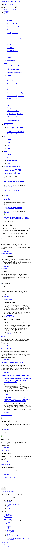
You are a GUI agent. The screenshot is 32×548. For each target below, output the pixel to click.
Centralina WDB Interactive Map (12, 171)
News (8, 142)
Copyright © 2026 (8, 519)
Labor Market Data (13, 111)
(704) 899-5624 (8, 515)
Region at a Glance (12, 105)
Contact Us (10, 154)
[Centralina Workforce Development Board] (11, 1)
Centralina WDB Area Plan (15, 36)
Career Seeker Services (13, 66)
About (5, 17)
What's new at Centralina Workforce (15, 375)
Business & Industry (14, 181)
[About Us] (3, 238)
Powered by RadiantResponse (8, 491)
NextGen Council (12, 84)
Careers (5, 63)
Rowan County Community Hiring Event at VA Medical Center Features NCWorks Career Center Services (17, 380)
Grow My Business (12, 51)
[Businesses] (4, 436)
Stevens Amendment (8, 123)
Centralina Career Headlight (15, 93)
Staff (8, 157)
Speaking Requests (12, 33)
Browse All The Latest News (6, 415)
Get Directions (7, 501)
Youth (7, 199)
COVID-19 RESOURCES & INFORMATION (15, 132)
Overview (9, 20)
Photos (9, 145)
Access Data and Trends (14, 54)
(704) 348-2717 (9, 4)
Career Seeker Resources (14, 72)
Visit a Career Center (13, 69)
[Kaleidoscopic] (4, 542)
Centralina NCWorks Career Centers (18, 27)
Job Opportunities (12, 160)
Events (9, 57)
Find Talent (10, 48)
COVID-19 (6, 124)
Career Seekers (11, 190)
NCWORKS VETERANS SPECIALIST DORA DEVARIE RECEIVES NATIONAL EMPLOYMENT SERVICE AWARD (17, 399)
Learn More (6, 212)
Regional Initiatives (11, 533)
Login (8, 163)
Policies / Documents (13, 120)
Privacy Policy (7, 522)
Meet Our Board (12, 24)
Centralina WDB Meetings (15, 39)
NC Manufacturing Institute (15, 96)
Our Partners (11, 30)
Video (8, 148)
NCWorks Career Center (16, 217)
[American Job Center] (9, 477)
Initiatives (6, 87)
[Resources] (4, 268)
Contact (5, 151)
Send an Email (8, 517)
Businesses (9, 528)
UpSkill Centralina (12, 99)
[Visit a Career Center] (6, 253)
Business (6, 42)
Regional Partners (13, 207)
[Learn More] (8, 299)
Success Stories (11, 60)
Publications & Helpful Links (15, 117)
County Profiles (11, 108)
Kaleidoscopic (7, 544)
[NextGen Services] (5, 464)
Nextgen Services (8, 78)
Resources (6, 102)
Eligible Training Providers (15, 114)
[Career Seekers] (5, 450)
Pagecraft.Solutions (11, 546)
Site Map (6, 523)
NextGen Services (12, 81)
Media (5, 136)
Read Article (6, 394)
